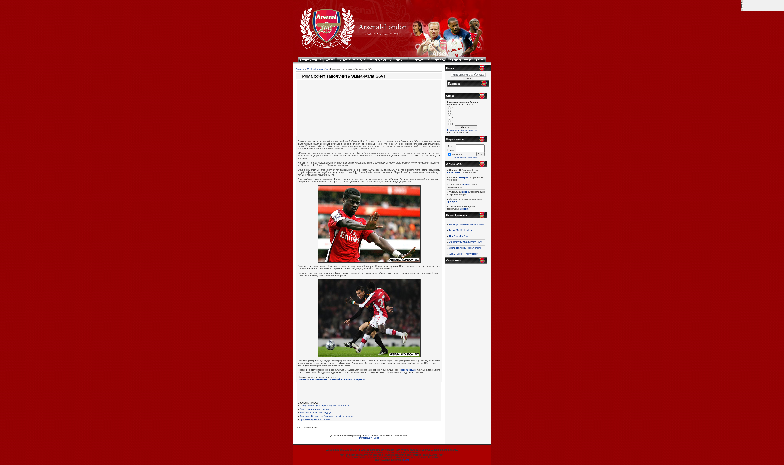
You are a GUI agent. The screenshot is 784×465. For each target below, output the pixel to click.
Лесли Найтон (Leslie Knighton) (465, 248)
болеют (466, 184)
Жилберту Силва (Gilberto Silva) (465, 242)
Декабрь (318, 69)
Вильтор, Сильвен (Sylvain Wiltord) (466, 224)
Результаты (453, 130)
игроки (464, 209)
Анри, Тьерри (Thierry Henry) (464, 254)
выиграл (463, 177)
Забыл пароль (460, 157)
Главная (300, 69)
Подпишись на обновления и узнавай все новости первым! (331, 379)
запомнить (456, 154)
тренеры (452, 201)
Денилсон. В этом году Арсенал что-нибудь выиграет (327, 416)
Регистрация (365, 438)
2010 (309, 69)
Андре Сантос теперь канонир (315, 409)
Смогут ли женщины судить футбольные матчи (324, 405)
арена (465, 192)
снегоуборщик (407, 370)
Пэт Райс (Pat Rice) (459, 236)
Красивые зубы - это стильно (315, 419)
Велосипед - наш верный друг (315, 412)
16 (326, 69)
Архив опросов (469, 130)
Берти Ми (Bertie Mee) (460, 230)
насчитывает (454, 172)
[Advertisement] (337, 110)
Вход (376, 438)
